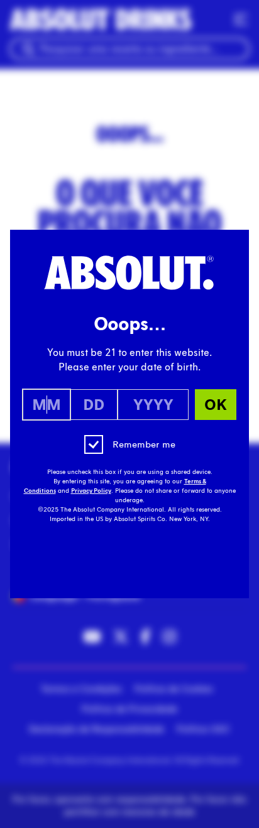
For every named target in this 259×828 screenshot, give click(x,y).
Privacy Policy (91, 491)
